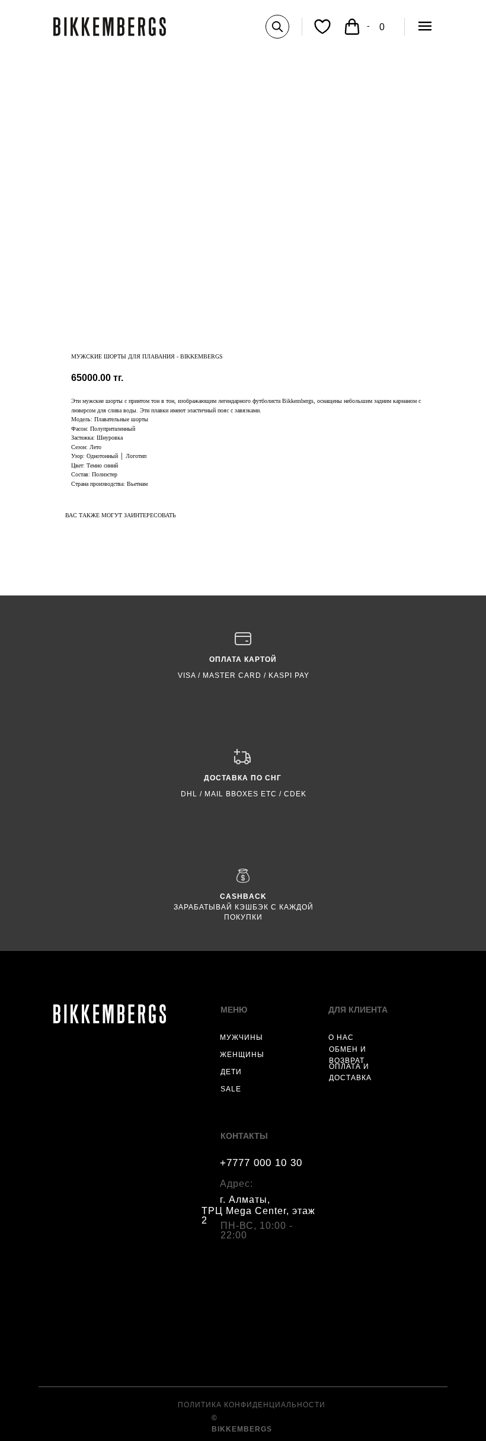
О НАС (341, 1037)
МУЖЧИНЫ (241, 1037)
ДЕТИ (231, 1072)
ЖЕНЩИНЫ (242, 1055)
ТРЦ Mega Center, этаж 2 (258, 1215)
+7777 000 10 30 (261, 1162)
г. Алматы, (245, 1200)
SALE (230, 1089)
